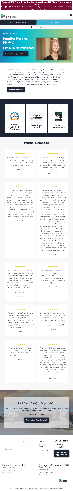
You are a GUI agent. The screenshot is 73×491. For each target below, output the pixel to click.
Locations (27, 445)
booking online (34, 9)
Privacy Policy (42, 446)
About (25, 441)
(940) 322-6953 (41, 7)
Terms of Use (44, 450)
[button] (70, 14)
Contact (42, 441)
